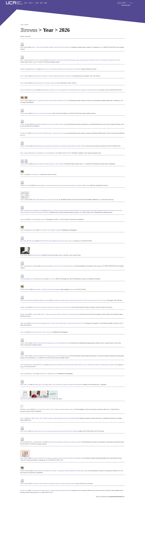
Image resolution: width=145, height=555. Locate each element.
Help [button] (41, 2)
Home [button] (25, 2)
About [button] (37, 2)
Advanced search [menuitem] (125, 5)
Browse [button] (30, 2)
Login (45, 2)
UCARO (22, 24)
